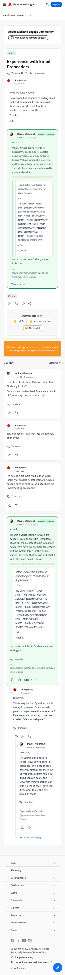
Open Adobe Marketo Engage (30, 37)
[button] (18, 73)
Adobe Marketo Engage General (18, 15)
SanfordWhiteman (23, 373)
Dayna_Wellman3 (26, 133)
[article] (32, 393)
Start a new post (28, 350)
